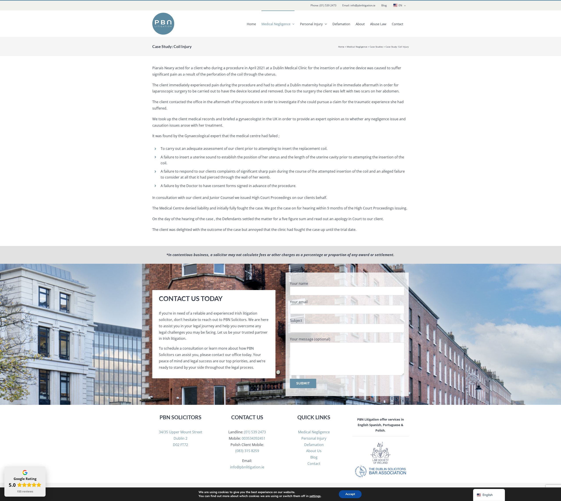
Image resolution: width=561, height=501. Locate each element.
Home (341, 46)
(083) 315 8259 (247, 450)
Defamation (314, 444)
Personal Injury (313, 438)
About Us (313, 450)
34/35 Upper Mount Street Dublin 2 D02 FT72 (180, 438)
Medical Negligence (357, 46)
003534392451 (253, 438)
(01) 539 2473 (255, 432)
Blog (314, 457)
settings (315, 496)
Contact (313, 463)
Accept (350, 494)
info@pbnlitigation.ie (247, 467)
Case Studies (376, 46)
